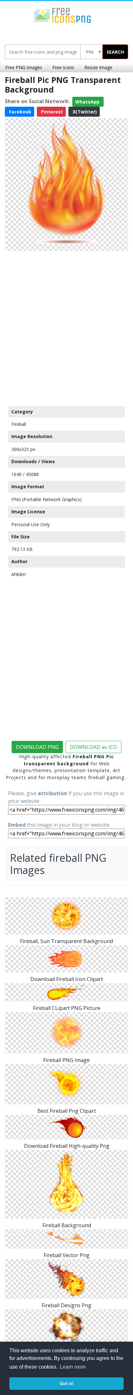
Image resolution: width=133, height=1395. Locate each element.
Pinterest (51, 112)
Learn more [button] (73, 1367)
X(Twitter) (84, 112)
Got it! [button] (67, 1383)
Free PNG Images (23, 67)
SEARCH (115, 52)
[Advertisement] (66, 327)
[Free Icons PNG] (62, 14)
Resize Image (98, 67)
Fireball (18, 424)
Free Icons (63, 67)
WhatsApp (88, 102)
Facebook (19, 112)
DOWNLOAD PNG (37, 747)
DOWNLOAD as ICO (93, 747)
